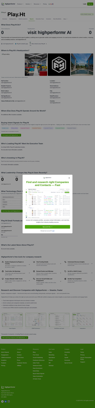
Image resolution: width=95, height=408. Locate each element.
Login (53, 230)
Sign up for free (47, 226)
